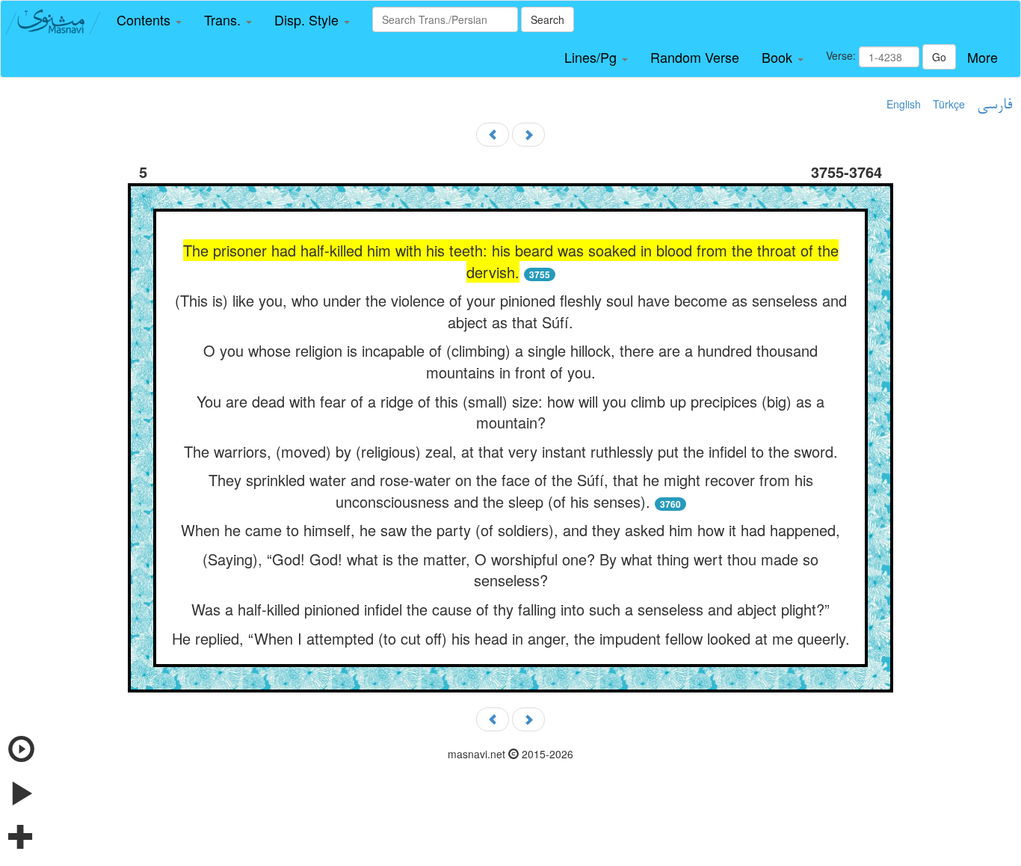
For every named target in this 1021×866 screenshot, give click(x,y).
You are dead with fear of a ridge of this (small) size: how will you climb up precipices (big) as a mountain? (510, 412)
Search (547, 19)
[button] (149, 20)
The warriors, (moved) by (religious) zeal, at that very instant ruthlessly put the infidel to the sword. (511, 451)
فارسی (994, 105)
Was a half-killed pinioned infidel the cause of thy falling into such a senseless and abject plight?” (510, 609)
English (903, 103)
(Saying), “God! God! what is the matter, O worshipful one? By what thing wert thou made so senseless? (510, 570)
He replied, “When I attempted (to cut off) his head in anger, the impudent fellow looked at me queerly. (511, 638)
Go (939, 56)
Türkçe (949, 103)
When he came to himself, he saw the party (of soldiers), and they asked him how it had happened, (510, 530)
